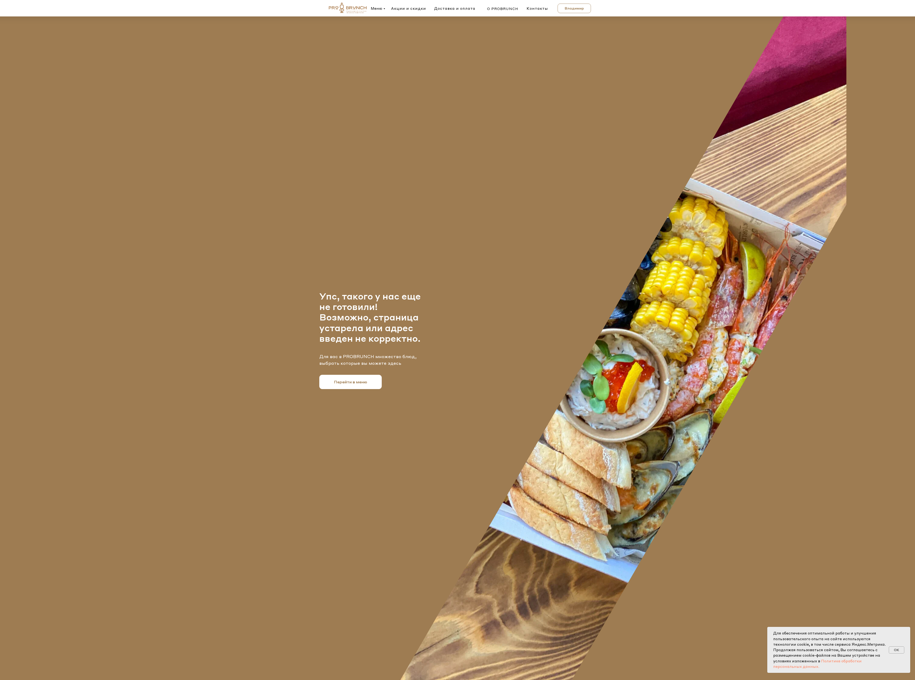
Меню (376, 8)
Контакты (537, 8)
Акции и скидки (408, 8)
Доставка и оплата (454, 8)
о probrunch (502, 8)
